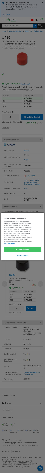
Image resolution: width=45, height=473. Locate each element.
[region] (22, 236)
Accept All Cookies (22, 249)
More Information (9, 243)
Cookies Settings (22, 255)
